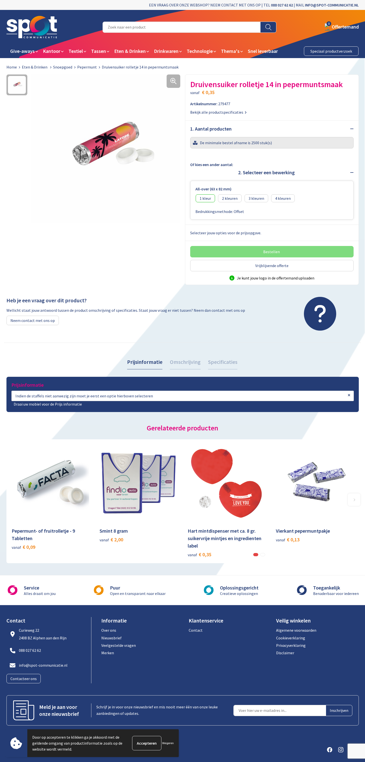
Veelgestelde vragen (118, 645)
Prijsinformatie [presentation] (144, 361)
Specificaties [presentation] (222, 361)
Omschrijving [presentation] (185, 361)
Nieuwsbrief (111, 637)
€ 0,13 (287, 539)
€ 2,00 (111, 539)
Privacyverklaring (291, 645)
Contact (196, 630)
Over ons (108, 630)
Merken (107, 652)
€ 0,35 (199, 554)
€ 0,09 (23, 547)
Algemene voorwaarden (296, 630)
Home (11, 67)
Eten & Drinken (35, 67)
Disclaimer (285, 652)
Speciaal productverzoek (331, 51)
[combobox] (181, 27)
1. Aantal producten (211, 129)
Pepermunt (87, 67)
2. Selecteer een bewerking (266, 172)
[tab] (144, 362)
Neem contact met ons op (32, 320)
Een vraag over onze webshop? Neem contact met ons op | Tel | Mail (254, 4)
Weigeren (168, 743)
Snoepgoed (62, 67)
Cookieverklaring (290, 637)
